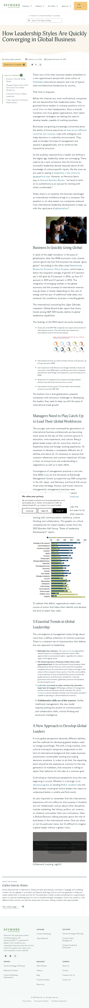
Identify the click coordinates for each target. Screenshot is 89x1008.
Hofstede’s (38, 81)
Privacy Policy (26, 1001)
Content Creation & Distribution (69, 946)
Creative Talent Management (68, 939)
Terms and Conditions (41, 1001)
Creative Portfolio (43, 979)
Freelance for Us (68, 975)
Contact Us (66, 979)
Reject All (44, 511)
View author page (9, 906)
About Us (65, 6)
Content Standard (45, 15)
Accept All (59, 511)
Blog (38, 975)
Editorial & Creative (11, 970)
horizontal (70, 651)
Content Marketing (44, 933)
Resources (40, 984)
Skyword (34, 15)
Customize (29, 511)
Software (38, 6)
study (46, 474)
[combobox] (44, 20)
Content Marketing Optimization (11, 976)
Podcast (39, 970)
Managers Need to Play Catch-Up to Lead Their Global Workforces (17, 87)
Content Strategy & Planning (72, 933)
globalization (61, 208)
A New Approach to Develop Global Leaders (17, 101)
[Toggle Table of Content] (21, 75)
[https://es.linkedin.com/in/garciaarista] (23, 906)
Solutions (26, 6)
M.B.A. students (69, 784)
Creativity (56, 15)
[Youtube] (10, 956)
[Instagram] (15, 956)
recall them (38, 109)
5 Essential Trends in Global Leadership (16, 95)
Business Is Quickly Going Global (15, 80)
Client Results (42, 965)
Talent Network (42, 938)
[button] (32, 65)
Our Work (51, 6)
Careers (65, 970)
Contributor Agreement (59, 1001)
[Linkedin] (6, 956)
